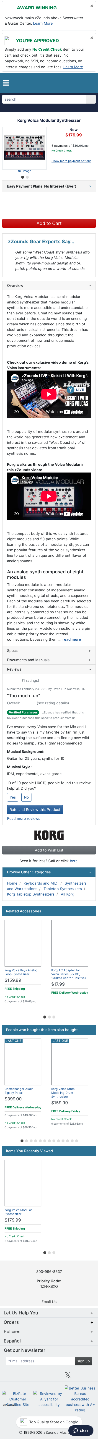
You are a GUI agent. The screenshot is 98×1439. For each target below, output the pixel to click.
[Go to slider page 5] (40, 1140)
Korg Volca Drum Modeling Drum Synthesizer (63, 1092)
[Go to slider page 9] (58, 1140)
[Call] (88, 83)
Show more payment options (71, 161)
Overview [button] (49, 285)
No (26, 797)
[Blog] (11, 1377)
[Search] (91, 99)
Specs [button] (49, 650)
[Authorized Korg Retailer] (49, 834)
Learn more (43, 23)
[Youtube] (86, 1377)
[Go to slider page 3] (53, 1016)
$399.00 (13, 1099)
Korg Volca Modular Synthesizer (18, 1212)
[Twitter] (67, 1377)
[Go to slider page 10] (62, 1140)
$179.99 (13, 1220)
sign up (83, 1361)
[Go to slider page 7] (49, 1140)
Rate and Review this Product (35, 809)
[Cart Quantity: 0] (69, 83)
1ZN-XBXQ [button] (49, 1284)
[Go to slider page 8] (53, 1140)
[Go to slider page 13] (76, 1140)
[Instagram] (49, 1377)
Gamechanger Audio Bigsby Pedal (19, 1090)
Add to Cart (49, 223)
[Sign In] (79, 82)
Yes (13, 797)
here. (74, 861)
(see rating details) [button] (53, 703)
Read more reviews (23, 818)
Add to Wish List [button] (49, 850)
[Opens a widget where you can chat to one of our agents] (80, 1431)
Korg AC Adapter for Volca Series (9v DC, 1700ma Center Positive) (68, 974)
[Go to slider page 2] (27, 176)
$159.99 (13, 980)
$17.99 (58, 984)
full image (24, 171)
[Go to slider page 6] (44, 1140)
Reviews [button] (49, 669)
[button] (6, 83)
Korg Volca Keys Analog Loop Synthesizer (21, 972)
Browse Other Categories (49, 872)
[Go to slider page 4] (35, 1140)
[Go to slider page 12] (72, 1140)
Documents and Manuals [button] (49, 660)
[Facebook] (30, 1377)
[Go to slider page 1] (22, 176)
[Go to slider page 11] (67, 1140)
